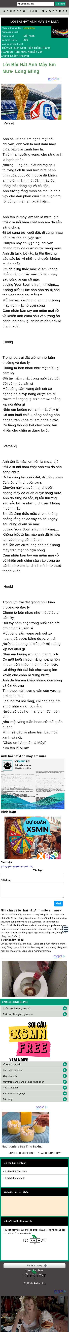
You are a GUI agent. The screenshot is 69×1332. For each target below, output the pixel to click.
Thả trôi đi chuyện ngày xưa (18, 1014)
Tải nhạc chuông (34, 1274)
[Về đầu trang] (65, 1328)
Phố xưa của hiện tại (14, 1093)
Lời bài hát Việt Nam (16, 1171)
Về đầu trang (34, 1265)
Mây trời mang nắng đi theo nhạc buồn (23, 1081)
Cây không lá (10, 1076)
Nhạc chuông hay (49, 1153)
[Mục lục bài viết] (65, 929)
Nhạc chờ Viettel (34, 1270)
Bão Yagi (7, 1099)
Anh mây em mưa (12, 1070)
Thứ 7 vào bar (10, 1087)
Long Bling (29, 28)
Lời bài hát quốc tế (15, 1178)
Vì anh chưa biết (11, 1064)
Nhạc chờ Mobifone (21, 1153)
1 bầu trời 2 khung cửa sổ (16, 1008)
